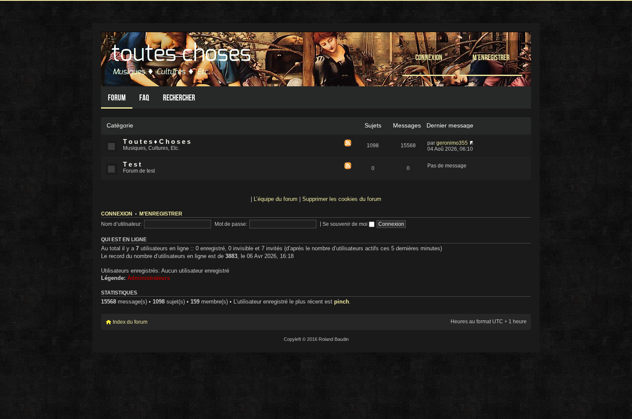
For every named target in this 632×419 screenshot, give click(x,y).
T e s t (132, 164)
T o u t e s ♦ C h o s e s (156, 141)
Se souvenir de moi (345, 224)
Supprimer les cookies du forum (341, 199)
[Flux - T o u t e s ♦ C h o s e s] (347, 144)
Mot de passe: (231, 224)
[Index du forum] (182, 57)
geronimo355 (452, 143)
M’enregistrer (490, 57)
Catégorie (120, 125)
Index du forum (130, 322)
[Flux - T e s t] (347, 166)
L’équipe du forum (276, 199)
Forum (117, 97)
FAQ (144, 97)
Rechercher (179, 97)
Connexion (428, 57)
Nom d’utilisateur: (121, 224)
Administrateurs (148, 278)
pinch (341, 301)
